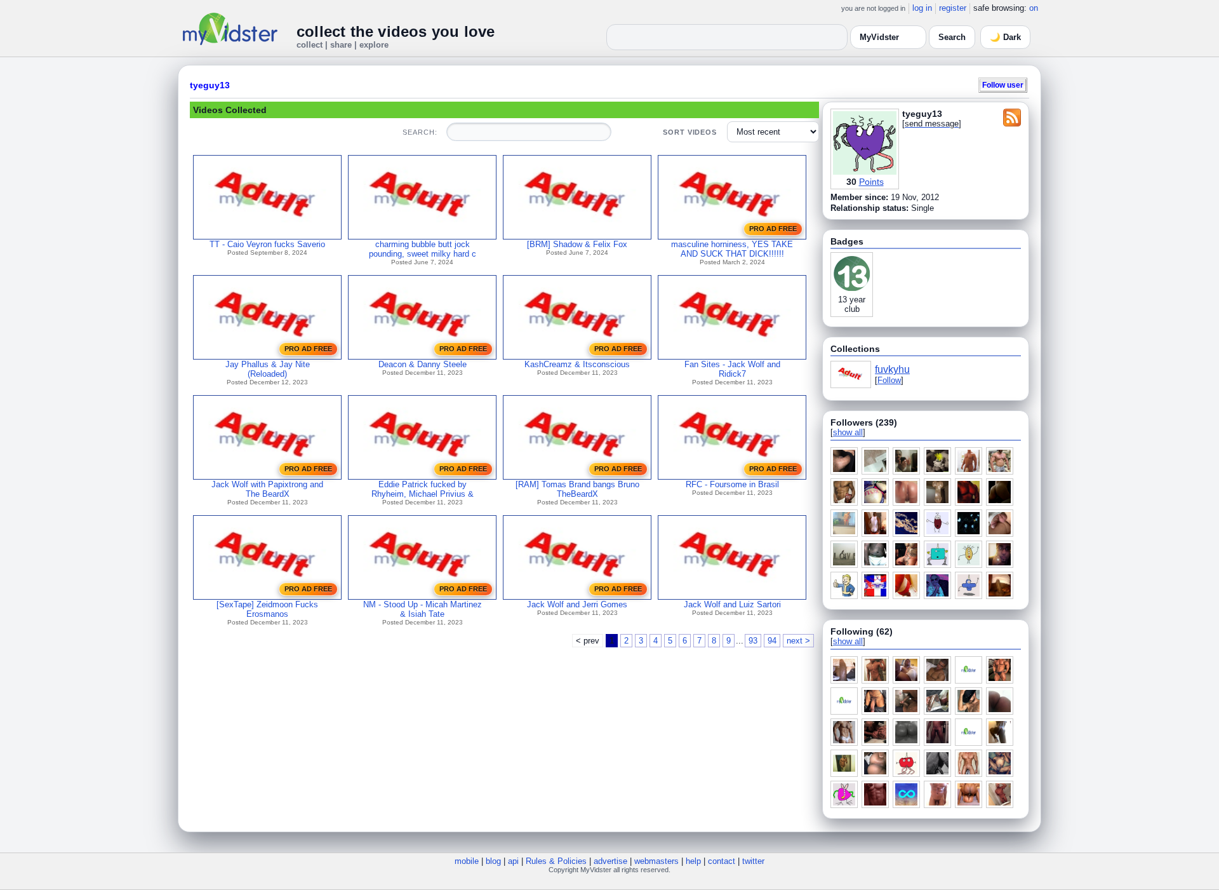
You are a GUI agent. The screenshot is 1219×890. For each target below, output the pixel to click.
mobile (467, 861)
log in (922, 8)
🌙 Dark (1005, 37)
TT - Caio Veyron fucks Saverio (267, 244)
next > (798, 640)
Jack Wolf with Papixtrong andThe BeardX (267, 489)
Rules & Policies (556, 861)
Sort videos (690, 132)
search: (420, 132)
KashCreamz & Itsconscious (577, 364)
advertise (610, 861)
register (952, 8)
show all (848, 432)
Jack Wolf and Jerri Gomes (577, 604)
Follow (889, 380)
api (513, 861)
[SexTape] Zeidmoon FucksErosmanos (267, 609)
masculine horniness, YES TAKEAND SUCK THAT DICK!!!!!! (732, 249)
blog (493, 861)
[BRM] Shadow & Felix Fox (577, 244)
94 (772, 640)
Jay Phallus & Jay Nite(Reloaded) (267, 369)
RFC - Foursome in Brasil (732, 484)
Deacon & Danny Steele (422, 364)
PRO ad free (773, 229)
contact (721, 861)
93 (753, 640)
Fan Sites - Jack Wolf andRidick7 (732, 369)
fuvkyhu (892, 369)
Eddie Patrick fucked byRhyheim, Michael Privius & (422, 489)
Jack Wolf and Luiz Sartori (732, 604)
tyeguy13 (210, 85)
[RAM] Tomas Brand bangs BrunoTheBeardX (577, 489)
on (1033, 8)
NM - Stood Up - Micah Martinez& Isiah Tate (422, 609)
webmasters (656, 861)
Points (871, 182)
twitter (753, 861)
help (693, 861)
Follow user (1002, 85)
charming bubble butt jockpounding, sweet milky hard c (422, 249)
